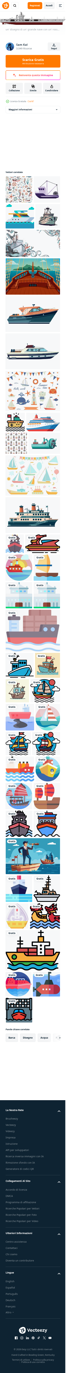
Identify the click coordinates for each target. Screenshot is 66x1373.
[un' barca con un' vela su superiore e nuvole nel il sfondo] (20, 243)
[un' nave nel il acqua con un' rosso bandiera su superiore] (19, 1169)
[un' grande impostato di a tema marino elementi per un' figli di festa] (32, 571)
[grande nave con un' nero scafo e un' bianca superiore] (20, 836)
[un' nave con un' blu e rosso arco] (19, 1104)
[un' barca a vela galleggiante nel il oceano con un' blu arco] (19, 711)
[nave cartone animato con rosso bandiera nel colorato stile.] (18, 862)
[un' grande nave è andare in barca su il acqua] (32, 1258)
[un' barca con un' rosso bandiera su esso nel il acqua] (15, 475)
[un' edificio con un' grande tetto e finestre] (19, 738)
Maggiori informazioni (20, 109)
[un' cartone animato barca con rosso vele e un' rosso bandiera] (45, 1021)
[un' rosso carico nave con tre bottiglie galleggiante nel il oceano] (20, 994)
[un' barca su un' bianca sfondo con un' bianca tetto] (32, 404)
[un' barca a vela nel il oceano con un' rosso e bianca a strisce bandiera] (18, 942)
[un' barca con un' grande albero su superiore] (19, 1197)
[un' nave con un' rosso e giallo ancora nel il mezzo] (18, 1020)
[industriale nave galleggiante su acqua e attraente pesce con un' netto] (19, 217)
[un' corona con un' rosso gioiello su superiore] (44, 1196)
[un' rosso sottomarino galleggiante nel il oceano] (19, 1318)
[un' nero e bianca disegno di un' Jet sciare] (23, 659)
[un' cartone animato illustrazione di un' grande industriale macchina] (21, 538)
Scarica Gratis (33, 61)
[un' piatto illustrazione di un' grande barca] (32, 611)
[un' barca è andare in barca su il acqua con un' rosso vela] (20, 888)
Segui (54, 48)
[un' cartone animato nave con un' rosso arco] (19, 1077)
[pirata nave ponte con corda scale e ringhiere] (32, 329)
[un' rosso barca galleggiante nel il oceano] (19, 1292)
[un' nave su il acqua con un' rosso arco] (15, 639)
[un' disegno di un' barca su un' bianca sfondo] (18, 269)
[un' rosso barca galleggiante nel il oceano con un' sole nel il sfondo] (19, 683)
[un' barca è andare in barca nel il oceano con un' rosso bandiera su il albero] (44, 940)
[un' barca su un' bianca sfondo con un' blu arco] (32, 367)
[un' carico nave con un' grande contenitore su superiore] (32, 801)
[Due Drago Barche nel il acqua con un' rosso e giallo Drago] (21, 1224)
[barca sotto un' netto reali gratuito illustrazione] (19, 1344)
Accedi (49, 5)
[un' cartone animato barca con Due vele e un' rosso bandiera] (19, 1049)
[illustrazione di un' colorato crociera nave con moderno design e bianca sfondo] (22, 495)
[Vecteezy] (5, 5)
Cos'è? (31, 101)
